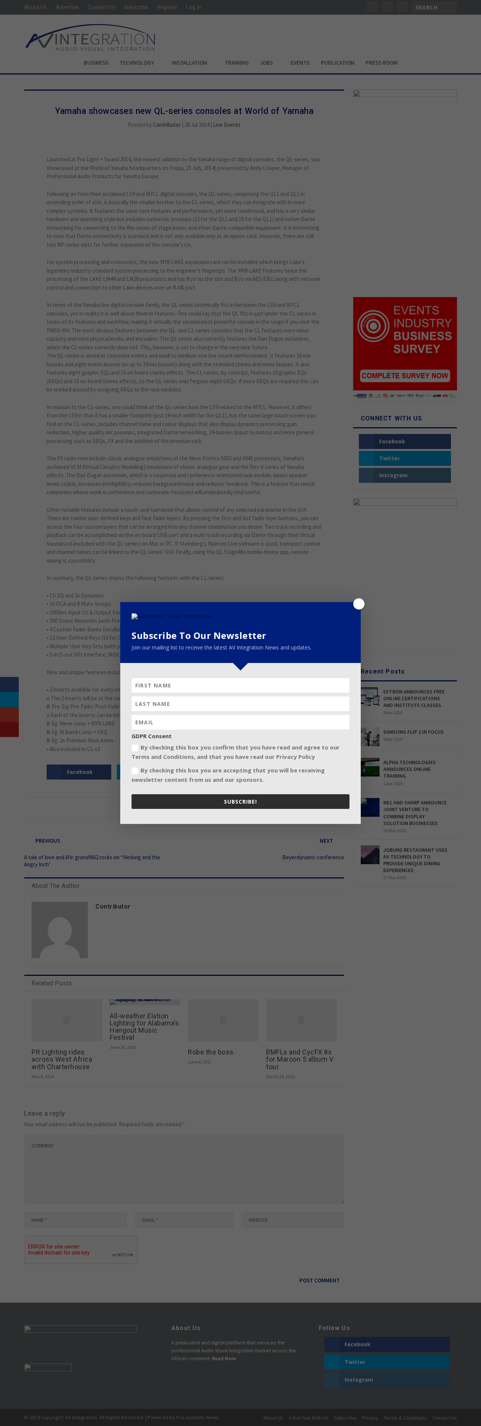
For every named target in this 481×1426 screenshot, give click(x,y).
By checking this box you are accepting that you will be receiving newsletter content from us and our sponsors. (228, 775)
